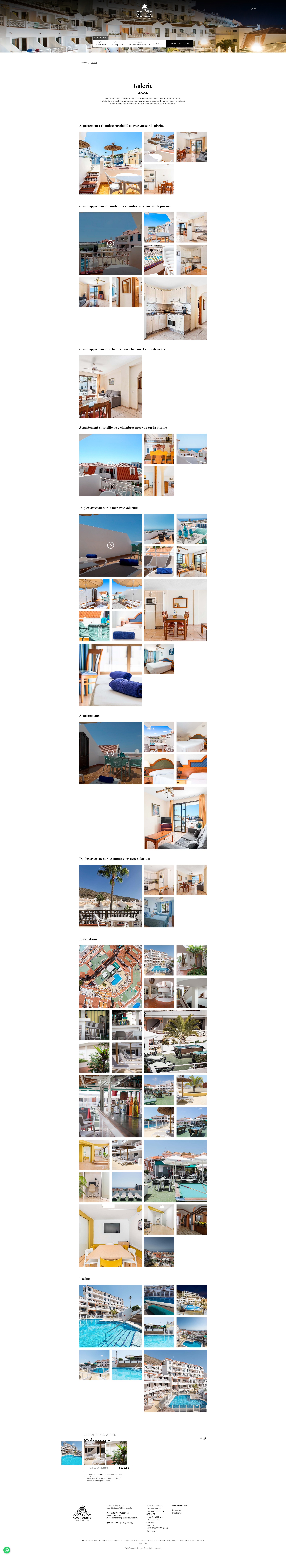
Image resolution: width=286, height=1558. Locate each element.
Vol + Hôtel (101, 37)
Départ (116, 42)
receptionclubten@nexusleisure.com (122, 1518)
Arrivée (99, 42)
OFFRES (150, 1522)
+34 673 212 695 (126, 1523)
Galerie (94, 62)
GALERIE (150, 1525)
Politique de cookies (156, 1540)
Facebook (177, 1510)
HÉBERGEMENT (154, 1506)
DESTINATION (153, 1508)
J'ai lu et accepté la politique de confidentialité (104, 1474)
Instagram (178, 1513)
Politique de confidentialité (110, 1540)
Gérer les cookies (89, 1540)
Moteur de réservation (189, 1540)
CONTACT (151, 1531)
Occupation (137, 42)
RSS (146, 1544)
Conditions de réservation (135, 1540)
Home (84, 62)
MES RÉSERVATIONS (157, 1528)
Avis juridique (172, 1540)
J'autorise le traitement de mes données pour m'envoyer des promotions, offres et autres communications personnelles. (104, 1478)
